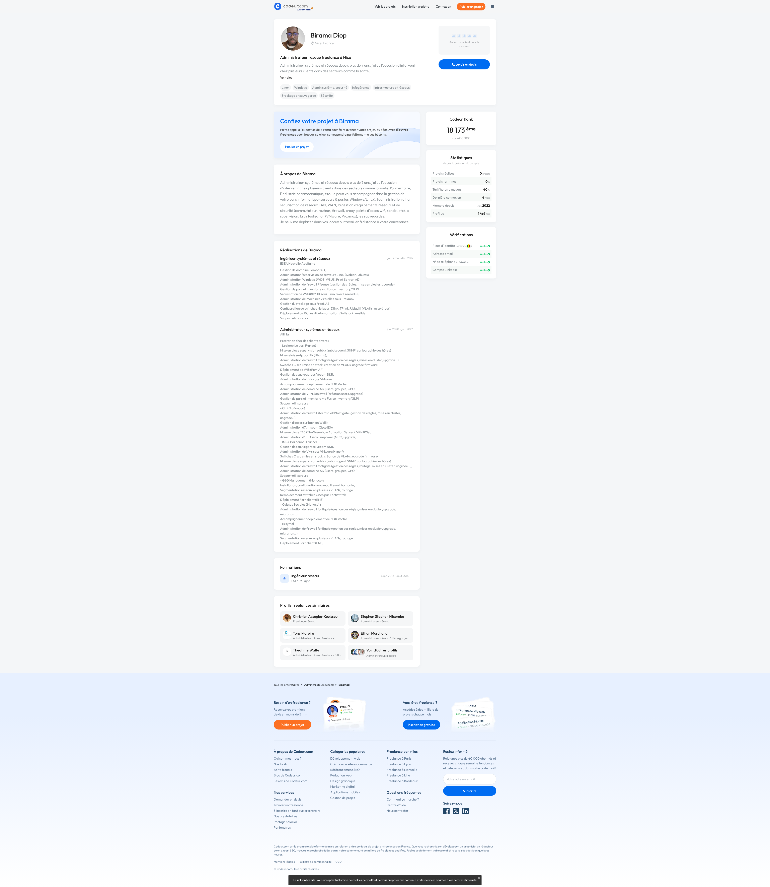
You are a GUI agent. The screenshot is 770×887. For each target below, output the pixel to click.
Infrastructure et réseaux (392, 87)
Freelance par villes (402, 751)
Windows (300, 87)
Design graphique (342, 781)
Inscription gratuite (415, 6)
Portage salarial (285, 822)
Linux (285, 87)
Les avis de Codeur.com (290, 781)
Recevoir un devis (464, 64)
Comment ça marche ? (403, 799)
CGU (338, 862)
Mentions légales (284, 862)
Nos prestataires (285, 816)
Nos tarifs (281, 764)
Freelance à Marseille (402, 770)
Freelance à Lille (398, 775)
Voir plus (286, 77)
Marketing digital (342, 786)
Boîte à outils (283, 770)
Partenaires (282, 827)
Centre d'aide (396, 805)
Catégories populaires (347, 751)
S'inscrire (469, 791)
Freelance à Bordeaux (402, 781)
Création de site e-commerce (351, 764)
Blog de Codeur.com (288, 775)
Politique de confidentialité (315, 862)
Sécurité (327, 95)
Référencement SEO (345, 770)
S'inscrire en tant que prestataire (297, 811)
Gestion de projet (342, 798)
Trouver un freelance (288, 805)
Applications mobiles (345, 792)
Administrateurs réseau (381, 655)
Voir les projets (385, 6)
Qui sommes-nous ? (288, 758)
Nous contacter (397, 811)
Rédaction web (341, 775)
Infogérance (361, 87)
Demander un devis (287, 799)
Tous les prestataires (286, 685)
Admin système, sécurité (329, 87)
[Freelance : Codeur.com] (294, 6)
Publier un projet (471, 7)
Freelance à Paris (399, 758)
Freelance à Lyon (399, 764)
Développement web (345, 758)
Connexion (443, 6)
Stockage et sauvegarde (299, 95)
